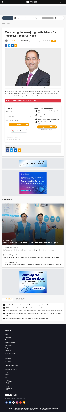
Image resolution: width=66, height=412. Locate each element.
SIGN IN (19, 124)
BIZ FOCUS (7, 200)
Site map (7, 356)
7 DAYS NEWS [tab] (20, 299)
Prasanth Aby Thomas (14, 41)
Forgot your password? (14, 139)
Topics (7, 374)
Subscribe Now (32, 100)
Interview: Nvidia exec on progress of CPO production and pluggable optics (27, 318)
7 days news (8, 372)
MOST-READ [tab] (7, 299)
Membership (8, 340)
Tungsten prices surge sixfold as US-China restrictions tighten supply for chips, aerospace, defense (34, 311)
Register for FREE (47, 127)
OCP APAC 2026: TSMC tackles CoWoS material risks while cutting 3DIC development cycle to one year (33, 314)
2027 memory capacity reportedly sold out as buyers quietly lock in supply (26, 308)
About (6, 334)
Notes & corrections (10, 353)
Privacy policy (8, 345)
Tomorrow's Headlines (47, 18)
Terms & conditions (10, 342)
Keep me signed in (13, 120)
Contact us (8, 350)
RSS (6, 377)
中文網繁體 (8, 358)
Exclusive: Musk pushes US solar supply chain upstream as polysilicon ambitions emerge (31, 305)
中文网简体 (8, 361)
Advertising (8, 337)
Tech (8, 23)
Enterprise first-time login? (15, 137)
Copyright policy (9, 348)
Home (3, 23)
